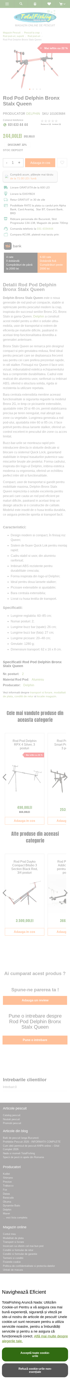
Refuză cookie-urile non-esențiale (35, 1370)
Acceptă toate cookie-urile (35, 1354)
